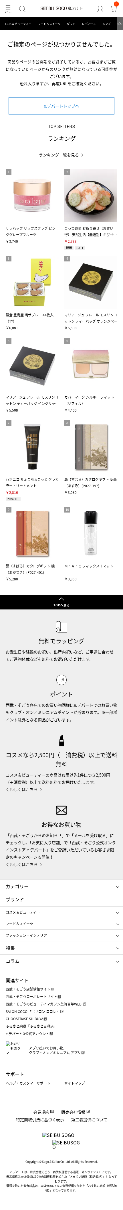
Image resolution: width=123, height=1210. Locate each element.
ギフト (71, 24)
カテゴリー (17, 886)
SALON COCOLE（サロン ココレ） (33, 1011)
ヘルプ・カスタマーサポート (28, 1083)
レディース (89, 24)
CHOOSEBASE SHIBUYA (24, 1018)
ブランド (15, 899)
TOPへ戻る (61, 605)
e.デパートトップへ (61, 106)
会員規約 (41, 1112)
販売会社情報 (73, 1112)
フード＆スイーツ (49, 24)
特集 (10, 947)
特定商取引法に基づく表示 (40, 1119)
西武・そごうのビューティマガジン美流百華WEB (44, 1003)
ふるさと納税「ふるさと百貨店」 (31, 1026)
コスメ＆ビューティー (17, 24)
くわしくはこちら (22, 789)
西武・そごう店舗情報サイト (28, 989)
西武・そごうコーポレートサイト (31, 996)
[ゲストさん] (100, 9)
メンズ (106, 24)
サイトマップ (74, 1083)
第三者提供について (89, 1119)
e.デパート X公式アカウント (27, 1033)
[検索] (22, 9)
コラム (12, 960)
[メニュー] (7, 9)
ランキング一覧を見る (59, 155)
